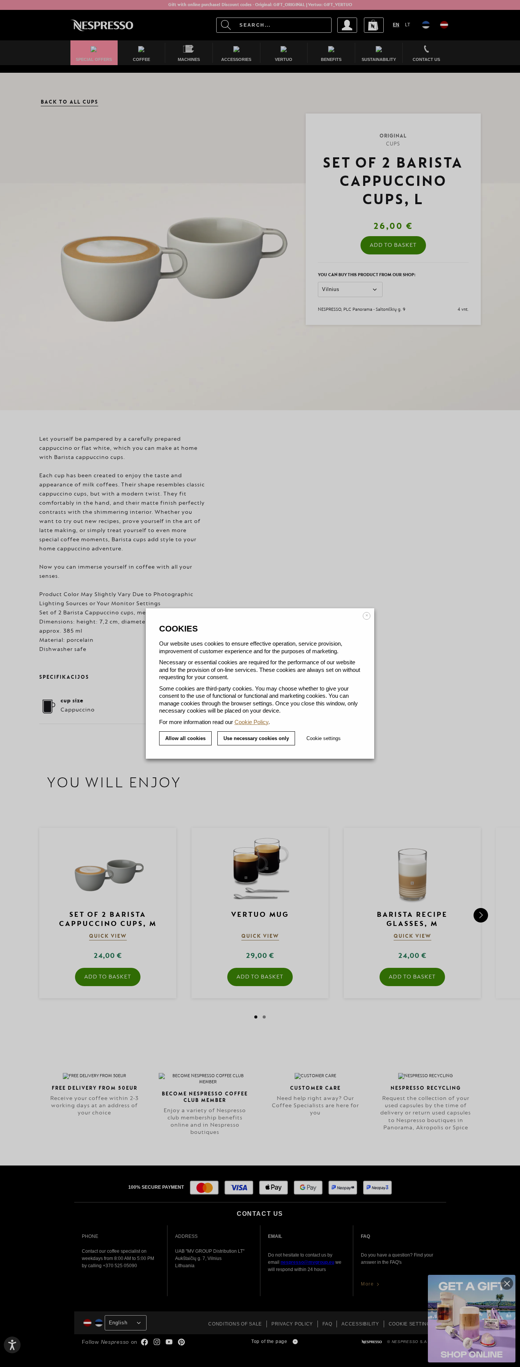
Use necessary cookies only (256, 738)
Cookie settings (323, 738)
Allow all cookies (185, 738)
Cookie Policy (251, 722)
